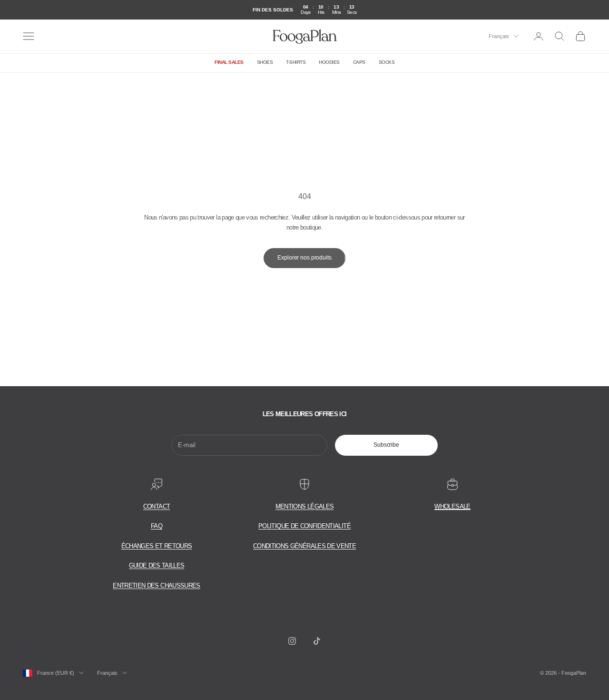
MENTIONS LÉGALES (304, 506)
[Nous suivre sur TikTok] (317, 641)
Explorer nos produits (304, 257)
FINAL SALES (229, 62)
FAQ (156, 526)
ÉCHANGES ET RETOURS (156, 546)
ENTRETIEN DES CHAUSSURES (156, 585)
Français (499, 36)
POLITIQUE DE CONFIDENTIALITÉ (304, 526)
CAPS (359, 62)
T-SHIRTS (295, 62)
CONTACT (156, 506)
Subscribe (386, 444)
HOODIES (329, 62)
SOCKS (387, 62)
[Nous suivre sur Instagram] (292, 641)
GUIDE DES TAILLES (157, 565)
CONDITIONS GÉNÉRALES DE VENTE (304, 546)
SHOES (265, 62)
